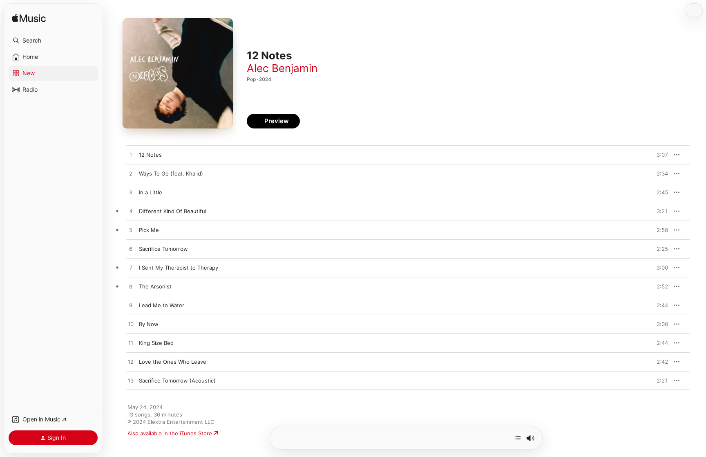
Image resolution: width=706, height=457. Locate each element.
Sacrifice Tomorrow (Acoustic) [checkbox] (177, 380)
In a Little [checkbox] (150, 192)
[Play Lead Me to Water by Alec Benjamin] (131, 305)
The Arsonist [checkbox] (155, 286)
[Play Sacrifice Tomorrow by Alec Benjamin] (131, 249)
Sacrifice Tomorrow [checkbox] (163, 248)
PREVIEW (659, 154)
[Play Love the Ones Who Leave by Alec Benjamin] (131, 362)
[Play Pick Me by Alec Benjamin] (131, 230)
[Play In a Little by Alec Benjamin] (131, 192)
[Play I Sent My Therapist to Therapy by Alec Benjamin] (131, 268)
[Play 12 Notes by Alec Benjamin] (131, 155)
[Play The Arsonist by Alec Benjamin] (131, 286)
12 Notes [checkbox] (150, 154)
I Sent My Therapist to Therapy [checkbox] (178, 267)
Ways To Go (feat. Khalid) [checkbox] (171, 173)
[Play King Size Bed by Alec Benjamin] (131, 343)
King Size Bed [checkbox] (156, 343)
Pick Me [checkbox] (149, 230)
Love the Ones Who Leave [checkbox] (172, 361)
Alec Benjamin (282, 68)
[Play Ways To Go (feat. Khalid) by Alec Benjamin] (131, 174)
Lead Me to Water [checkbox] (161, 305)
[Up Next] (518, 438)
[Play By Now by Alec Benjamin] (131, 324)
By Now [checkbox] (149, 324)
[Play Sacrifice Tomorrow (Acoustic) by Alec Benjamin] (131, 381)
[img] (29, 18)
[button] (53, 40)
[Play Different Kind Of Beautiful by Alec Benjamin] (131, 211)
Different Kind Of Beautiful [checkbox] (172, 211)
